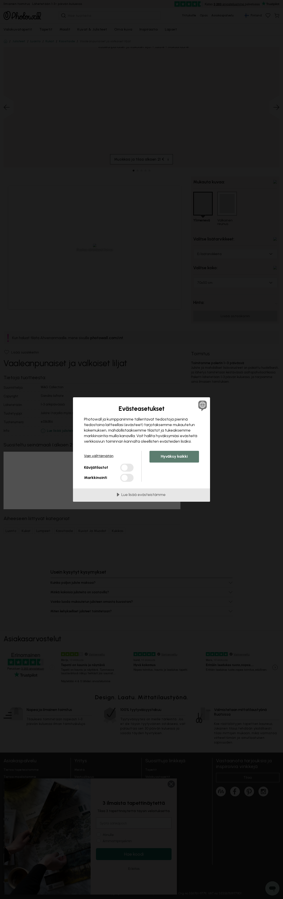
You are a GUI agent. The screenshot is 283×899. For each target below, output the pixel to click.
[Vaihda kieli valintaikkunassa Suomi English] (201, 405)
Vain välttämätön (98, 456)
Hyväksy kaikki (174, 456)
